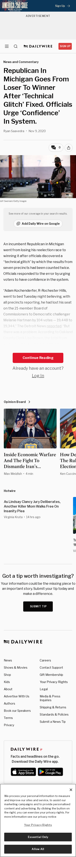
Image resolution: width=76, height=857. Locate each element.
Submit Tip (38, 606)
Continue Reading (38, 358)
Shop (7, 674)
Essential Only (38, 837)
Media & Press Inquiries (50, 698)
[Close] (71, 789)
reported (54, 326)
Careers (45, 660)
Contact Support (51, 667)
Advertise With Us (16, 696)
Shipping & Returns (53, 707)
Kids (7, 682)
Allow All (38, 849)
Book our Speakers (17, 710)
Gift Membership (51, 674)
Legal (44, 689)
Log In (38, 375)
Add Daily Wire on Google (41, 223)
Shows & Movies (15, 667)
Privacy (9, 725)
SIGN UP (65, 46)
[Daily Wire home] (38, 46)
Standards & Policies (54, 714)
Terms (8, 718)
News (8, 660)
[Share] (69, 148)
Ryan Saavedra (13, 131)
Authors (9, 703)
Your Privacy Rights (54, 682)
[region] (38, 820)
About (8, 689)
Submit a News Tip (53, 721)
